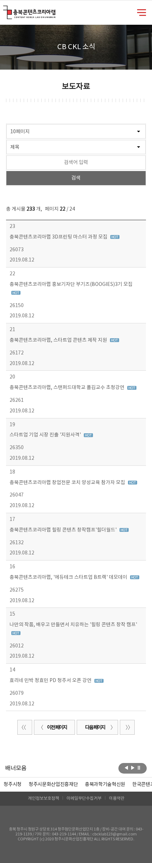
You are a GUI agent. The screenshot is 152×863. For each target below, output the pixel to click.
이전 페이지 (57, 727)
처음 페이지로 (24, 727)
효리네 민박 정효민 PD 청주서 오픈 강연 (51, 680)
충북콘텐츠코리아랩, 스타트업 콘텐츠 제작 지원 (59, 340)
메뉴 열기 (141, 12)
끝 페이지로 (127, 727)
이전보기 (126, 767)
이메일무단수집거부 (83, 798)
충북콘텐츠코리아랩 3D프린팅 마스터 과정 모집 (59, 237)
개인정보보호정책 (43, 798)
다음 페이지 (95, 727)
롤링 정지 (139, 767)
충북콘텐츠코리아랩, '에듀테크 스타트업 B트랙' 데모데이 (69, 577)
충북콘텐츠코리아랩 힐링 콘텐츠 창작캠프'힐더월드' (64, 530)
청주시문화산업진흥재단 (53, 784)
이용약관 (116, 798)
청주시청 (13, 784)
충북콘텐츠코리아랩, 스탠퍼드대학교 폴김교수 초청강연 (67, 388)
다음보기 (132, 767)
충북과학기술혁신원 (105, 784)
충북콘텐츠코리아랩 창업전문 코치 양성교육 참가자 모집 (68, 483)
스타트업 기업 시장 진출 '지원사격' (46, 435)
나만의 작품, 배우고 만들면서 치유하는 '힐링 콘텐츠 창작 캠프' (73, 625)
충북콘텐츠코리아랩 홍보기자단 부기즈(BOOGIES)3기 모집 (71, 284)
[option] (12, 784)
